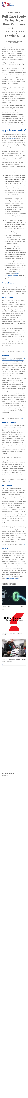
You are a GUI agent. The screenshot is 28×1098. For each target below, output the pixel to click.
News (8, 609)
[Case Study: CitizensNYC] (14, 717)
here (24, 351)
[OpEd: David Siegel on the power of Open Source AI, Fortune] (14, 595)
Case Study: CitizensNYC (8, 773)
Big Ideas (10, 12)
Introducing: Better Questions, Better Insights (12, 633)
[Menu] (25, 4)
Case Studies (16, 12)
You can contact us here (12, 578)
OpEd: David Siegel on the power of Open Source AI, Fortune (13, 607)
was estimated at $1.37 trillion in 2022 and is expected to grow (13, 360)
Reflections (9, 661)
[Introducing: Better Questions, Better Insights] (14, 622)
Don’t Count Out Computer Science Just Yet (14, 659)
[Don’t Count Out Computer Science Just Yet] (14, 648)
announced (12, 138)
